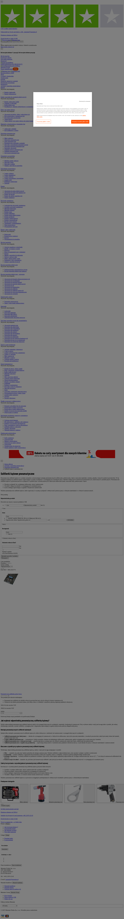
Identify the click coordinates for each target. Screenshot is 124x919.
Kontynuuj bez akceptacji (84, 101)
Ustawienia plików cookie (43, 121)
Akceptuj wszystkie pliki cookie (80, 121)
